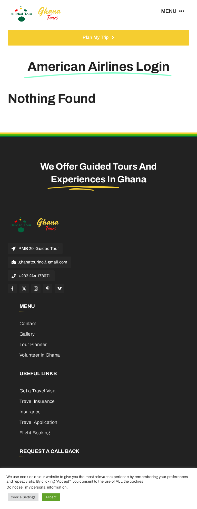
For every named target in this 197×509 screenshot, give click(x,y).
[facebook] (12, 288)
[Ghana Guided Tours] (40, 7)
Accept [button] (50, 497)
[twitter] (24, 288)
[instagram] (36, 288)
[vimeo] (59, 288)
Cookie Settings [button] (23, 497)
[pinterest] (47, 288)
